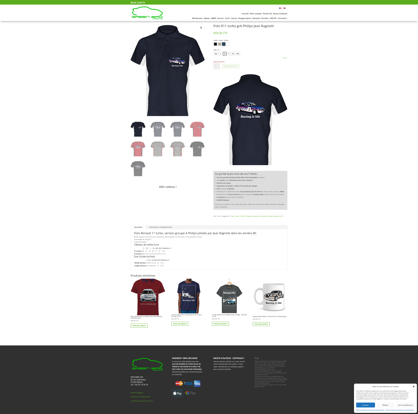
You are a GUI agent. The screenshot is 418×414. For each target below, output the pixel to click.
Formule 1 (282, 18)
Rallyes (270, 216)
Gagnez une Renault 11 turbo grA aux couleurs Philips (271, 361)
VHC (281, 216)
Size (215, 50)
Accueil (245, 13)
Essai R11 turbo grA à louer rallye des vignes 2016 (270, 363)
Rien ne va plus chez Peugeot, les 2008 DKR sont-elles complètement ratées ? (271, 374)
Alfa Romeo (197, 18)
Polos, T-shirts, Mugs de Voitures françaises (251, 216)
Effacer (285, 58)
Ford (227, 18)
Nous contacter (280, 13)
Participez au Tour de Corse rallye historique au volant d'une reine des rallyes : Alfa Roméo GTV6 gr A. (271, 377)
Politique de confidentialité (140, 397)
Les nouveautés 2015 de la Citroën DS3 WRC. (268, 371)
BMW (213, 18)
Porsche (265, 18)
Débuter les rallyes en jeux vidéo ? (265, 369)
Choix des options (139, 326)
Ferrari (220, 18)
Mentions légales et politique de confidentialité (370, 410)
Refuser (385, 405)
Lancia (234, 18)
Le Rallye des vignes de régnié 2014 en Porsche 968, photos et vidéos (270, 385)
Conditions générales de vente (142, 401)
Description (138, 227)
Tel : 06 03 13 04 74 (139, 384)
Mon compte (256, 13)
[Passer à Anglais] (284, 8)
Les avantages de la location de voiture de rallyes (269, 364)
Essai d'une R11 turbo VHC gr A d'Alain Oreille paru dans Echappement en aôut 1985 (270, 367)
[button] (414, 386)
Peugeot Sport (244, 18)
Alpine (207, 18)
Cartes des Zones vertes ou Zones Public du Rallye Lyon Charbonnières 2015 (270, 382)
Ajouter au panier (230, 66)
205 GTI (273, 18)
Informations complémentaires (160, 227)
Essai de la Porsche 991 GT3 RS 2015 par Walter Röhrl (271, 380)
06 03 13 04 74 (138, 2)
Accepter (365, 405)
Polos (232, 216)
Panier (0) (267, 13)
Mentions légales (137, 393)
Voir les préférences (405, 405)
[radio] (215, 44)
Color (216, 40)
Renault (256, 18)
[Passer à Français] (280, 8)
